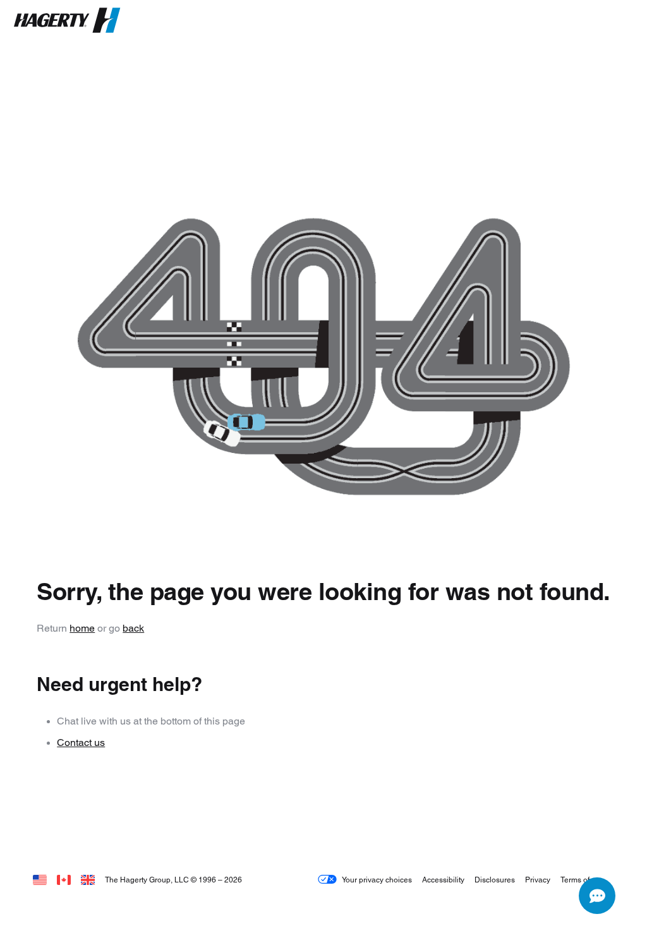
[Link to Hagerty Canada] (64, 879)
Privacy (537, 879)
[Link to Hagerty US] (40, 879)
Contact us (81, 742)
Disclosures (495, 879)
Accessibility (443, 879)
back (133, 628)
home (82, 628)
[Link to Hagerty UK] (88, 879)
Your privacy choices (377, 879)
